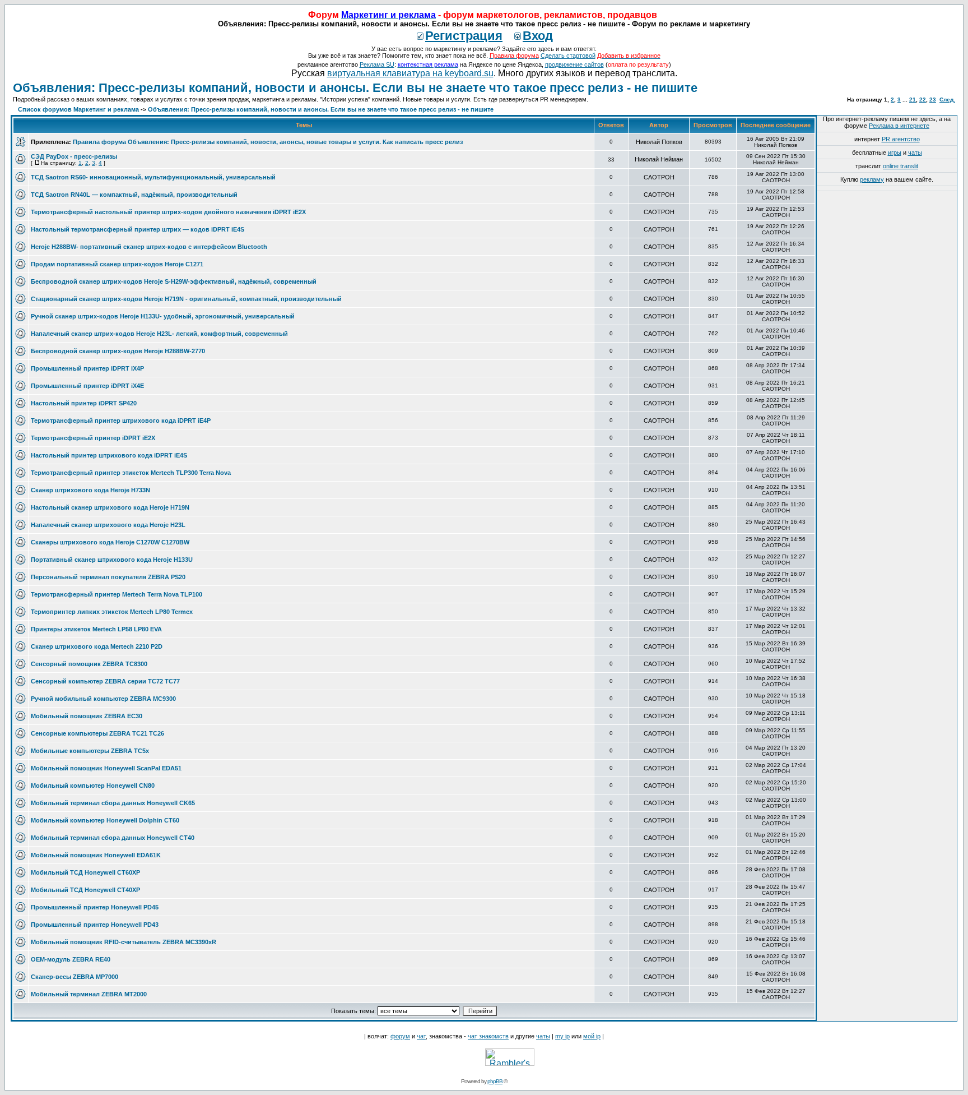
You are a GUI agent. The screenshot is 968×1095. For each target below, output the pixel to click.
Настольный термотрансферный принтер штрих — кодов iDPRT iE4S (137, 229)
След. (947, 99)
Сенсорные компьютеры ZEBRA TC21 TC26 (97, 733)
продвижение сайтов (574, 64)
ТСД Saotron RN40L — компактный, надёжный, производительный (134, 194)
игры (894, 152)
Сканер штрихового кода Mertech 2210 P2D (96, 646)
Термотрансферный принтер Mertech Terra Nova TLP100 (116, 594)
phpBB (494, 1081)
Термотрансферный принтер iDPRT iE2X (93, 438)
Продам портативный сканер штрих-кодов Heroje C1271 (117, 264)
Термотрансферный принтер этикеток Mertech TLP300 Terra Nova (131, 472)
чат (421, 1036)
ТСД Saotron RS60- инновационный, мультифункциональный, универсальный (153, 177)
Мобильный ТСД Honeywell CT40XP (85, 889)
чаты (915, 152)
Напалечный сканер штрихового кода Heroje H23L (108, 524)
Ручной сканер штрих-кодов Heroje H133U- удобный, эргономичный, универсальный (163, 316)
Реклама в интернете (899, 125)
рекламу (872, 179)
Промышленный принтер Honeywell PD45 (95, 907)
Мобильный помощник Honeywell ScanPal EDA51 (106, 768)
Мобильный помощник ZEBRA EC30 (86, 716)
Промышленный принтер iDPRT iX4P (87, 368)
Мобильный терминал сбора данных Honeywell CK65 (113, 803)
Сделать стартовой (568, 55)
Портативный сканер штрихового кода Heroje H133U (112, 559)
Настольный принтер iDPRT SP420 (84, 403)
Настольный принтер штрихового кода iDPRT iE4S (109, 455)
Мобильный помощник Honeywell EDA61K (96, 855)
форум (400, 1036)
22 (922, 99)
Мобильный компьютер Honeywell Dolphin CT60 (105, 820)
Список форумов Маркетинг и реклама (78, 109)
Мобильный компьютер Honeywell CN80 (93, 785)
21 (912, 99)
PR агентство (901, 139)
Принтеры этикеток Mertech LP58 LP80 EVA (96, 629)
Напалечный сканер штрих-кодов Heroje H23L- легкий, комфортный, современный (159, 333)
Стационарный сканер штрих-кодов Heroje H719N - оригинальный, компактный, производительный (186, 298)
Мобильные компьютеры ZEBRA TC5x (90, 750)
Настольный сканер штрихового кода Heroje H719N (110, 507)
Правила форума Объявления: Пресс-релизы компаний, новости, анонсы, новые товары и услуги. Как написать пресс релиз (268, 141)
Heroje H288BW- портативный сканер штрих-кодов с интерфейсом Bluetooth (149, 246)
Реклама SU (377, 64)
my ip (562, 1036)
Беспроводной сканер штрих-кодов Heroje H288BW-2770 (118, 351)
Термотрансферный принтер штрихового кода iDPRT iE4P (121, 420)
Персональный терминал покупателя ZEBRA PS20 (108, 577)
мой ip (592, 1036)
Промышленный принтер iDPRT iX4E (87, 385)
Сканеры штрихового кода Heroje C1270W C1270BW (110, 542)
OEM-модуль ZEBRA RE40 (70, 959)
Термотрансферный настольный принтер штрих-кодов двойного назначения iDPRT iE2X (168, 212)
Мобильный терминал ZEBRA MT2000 (89, 994)
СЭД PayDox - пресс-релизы (74, 156)
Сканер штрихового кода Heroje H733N (90, 490)
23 (932, 99)
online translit (900, 166)
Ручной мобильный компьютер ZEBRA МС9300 (103, 698)
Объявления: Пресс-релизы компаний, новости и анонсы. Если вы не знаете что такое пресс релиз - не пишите (355, 88)
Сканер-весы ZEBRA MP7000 (74, 976)
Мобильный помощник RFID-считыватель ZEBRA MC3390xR (123, 942)
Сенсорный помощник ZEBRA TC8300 (89, 663)
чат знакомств (488, 1036)
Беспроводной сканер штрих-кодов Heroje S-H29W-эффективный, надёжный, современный (174, 281)
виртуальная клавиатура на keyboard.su (410, 73)
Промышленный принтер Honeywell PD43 (95, 924)
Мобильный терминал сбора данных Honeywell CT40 (112, 837)
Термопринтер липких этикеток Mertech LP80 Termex (112, 611)
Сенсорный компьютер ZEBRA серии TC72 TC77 (105, 681)
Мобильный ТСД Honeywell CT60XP (85, 872)
